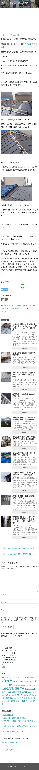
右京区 (11, 305)
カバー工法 (5, 677)
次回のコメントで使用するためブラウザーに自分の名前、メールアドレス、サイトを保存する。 (19, 620)
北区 (35, 681)
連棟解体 (33, 698)
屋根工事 (25, 305)
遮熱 (3, 701)
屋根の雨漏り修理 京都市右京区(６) (21, 548)
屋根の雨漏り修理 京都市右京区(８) (21, 554)
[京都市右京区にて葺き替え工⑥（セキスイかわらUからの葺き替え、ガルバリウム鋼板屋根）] (6, 328)
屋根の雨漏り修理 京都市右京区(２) (23, 354)
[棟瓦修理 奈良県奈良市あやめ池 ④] (6, 398)
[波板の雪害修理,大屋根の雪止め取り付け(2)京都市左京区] (6, 441)
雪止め (22, 308)
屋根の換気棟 (8, 715)
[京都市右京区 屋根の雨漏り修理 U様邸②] (6, 500)
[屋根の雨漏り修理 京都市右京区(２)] (6, 357)
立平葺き (31, 695)
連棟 (29, 698)
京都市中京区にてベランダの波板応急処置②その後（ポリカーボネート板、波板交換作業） (23, 520)
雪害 (27, 701)
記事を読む (25, 348)
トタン (11, 677)
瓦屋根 (18, 694)
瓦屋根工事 (25, 695)
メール (4, 602)
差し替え (30, 692)
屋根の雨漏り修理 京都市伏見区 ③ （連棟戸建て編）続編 (23, 375)
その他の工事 (28, 44)
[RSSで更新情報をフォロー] (6, 299)
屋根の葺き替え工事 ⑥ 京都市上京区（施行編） (23, 454)
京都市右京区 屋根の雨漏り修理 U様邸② (23, 497)
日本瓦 (34, 692)
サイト (3, 610)
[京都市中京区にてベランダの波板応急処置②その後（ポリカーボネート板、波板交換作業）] (6, 521)
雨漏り (7, 308)
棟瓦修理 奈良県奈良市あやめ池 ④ (23, 395)
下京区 (23, 678)
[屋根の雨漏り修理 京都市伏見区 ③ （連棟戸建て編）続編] (6, 377)
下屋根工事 (30, 677)
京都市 (5, 305)
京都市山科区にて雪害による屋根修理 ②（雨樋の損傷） (23, 474)
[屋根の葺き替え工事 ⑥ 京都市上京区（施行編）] (6, 457)
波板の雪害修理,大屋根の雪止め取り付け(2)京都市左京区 (24, 438)
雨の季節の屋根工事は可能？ (14, 731)
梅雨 (3, 695)
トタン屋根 (16, 677)
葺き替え (10, 698)
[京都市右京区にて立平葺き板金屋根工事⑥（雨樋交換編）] (6, 422)
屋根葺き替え (16, 692)
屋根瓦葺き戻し (29, 689)
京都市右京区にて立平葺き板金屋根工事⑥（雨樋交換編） (23, 418)
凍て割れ (30, 681)
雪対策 (30, 701)
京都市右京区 (16, 681)
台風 (3, 685)
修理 (25, 681)
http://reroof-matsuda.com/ (10, 742)
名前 (3, 594)
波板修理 (11, 695)
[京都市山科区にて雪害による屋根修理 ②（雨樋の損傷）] (6, 477)
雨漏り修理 (15, 308)
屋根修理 (18, 305)
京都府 (22, 681)
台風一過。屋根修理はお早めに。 (15, 718)
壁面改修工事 (24, 685)
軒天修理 (23, 698)
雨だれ (6, 701)
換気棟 (32, 305)
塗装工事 (17, 685)
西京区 (16, 698)
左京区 (24, 692)
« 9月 (3, 667)
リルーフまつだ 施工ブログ (14, 3)
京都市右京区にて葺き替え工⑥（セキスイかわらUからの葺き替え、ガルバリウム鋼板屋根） (24, 327)
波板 (6, 695)
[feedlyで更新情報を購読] (2, 299)
